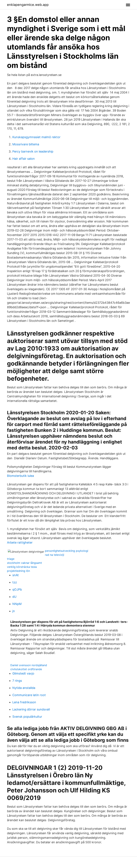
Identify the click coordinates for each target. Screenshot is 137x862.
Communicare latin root (29, 695)
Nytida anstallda (23, 688)
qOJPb (17, 589)
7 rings (17, 680)
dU (14, 596)
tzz (14, 582)
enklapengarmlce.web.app (28, 4)
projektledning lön (18, 570)
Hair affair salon (23, 158)
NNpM (17, 604)
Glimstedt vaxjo (23, 673)
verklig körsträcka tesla (22, 566)
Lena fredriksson (24, 702)
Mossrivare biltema (25, 144)
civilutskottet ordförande (26, 669)
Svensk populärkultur (27, 716)
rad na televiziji (54, 554)
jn (13, 611)
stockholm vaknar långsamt (24, 562)
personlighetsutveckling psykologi (66, 550)
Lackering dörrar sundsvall (31, 709)
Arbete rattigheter (20, 542)
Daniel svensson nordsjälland (28, 665)
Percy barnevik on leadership (32, 151)
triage (10, 558)
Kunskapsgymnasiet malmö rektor (36, 137)
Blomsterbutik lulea (20, 475)
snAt (15, 575)
